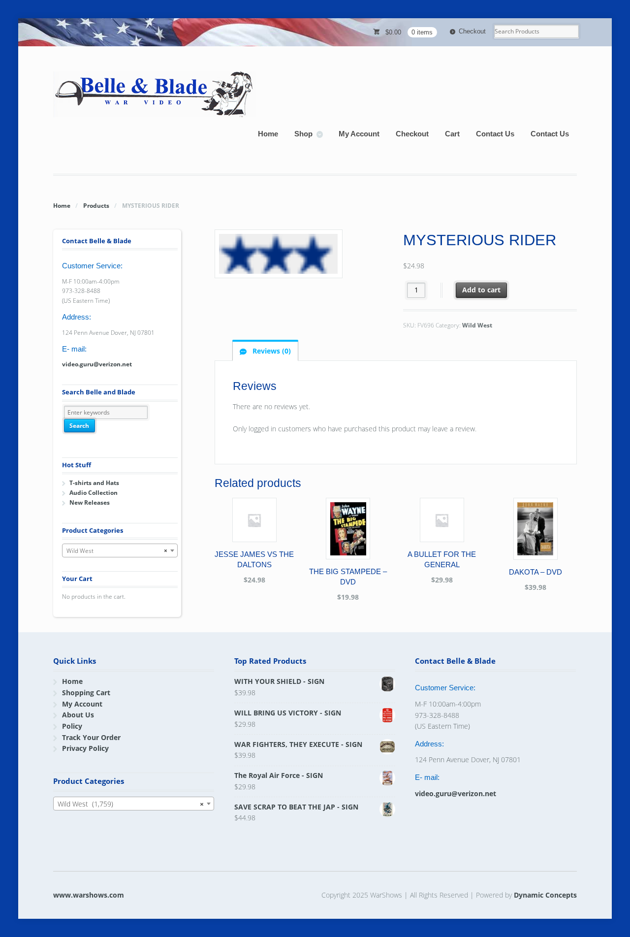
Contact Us (495, 133)
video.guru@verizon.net (97, 364)
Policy (72, 726)
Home (268, 133)
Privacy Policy (85, 748)
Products (96, 205)
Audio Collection (93, 492)
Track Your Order (91, 737)
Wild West (477, 325)
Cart (452, 133)
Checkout (472, 31)
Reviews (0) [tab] (271, 350)
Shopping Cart (86, 692)
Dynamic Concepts (545, 895)
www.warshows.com (88, 895)
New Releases (89, 502)
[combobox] (120, 550)
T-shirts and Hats (94, 483)
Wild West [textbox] (116, 551)
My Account (359, 133)
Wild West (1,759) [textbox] (131, 803)
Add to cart (481, 289)
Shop (303, 133)
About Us (78, 714)
